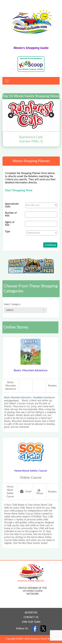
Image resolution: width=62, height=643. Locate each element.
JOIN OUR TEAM (31, 622)
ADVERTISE (31, 613)
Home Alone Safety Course (30, 470)
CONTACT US (31, 617)
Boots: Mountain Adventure (30, 370)
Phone (39, 493)
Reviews (52, 386)
